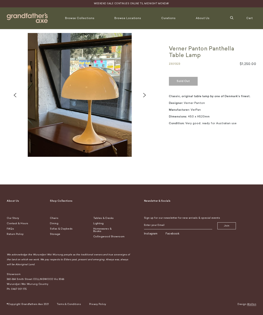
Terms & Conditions (69, 304)
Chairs (54, 218)
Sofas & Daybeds (61, 228)
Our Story (13, 218)
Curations (168, 18)
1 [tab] (84, 150)
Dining (54, 223)
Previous (15, 95)
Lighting (98, 223)
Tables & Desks (103, 218)
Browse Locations (127, 18)
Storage (55, 234)
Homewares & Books (102, 229)
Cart (249, 18)
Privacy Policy (97, 304)
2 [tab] (88, 150)
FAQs (10, 228)
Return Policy (15, 234)
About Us (203, 18)
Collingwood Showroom (109, 236)
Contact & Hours (17, 223)
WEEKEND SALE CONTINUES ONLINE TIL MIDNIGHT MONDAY (131, 3)
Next (144, 95)
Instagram (151, 233)
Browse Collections (80, 18)
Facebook (172, 233)
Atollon (251, 304)
